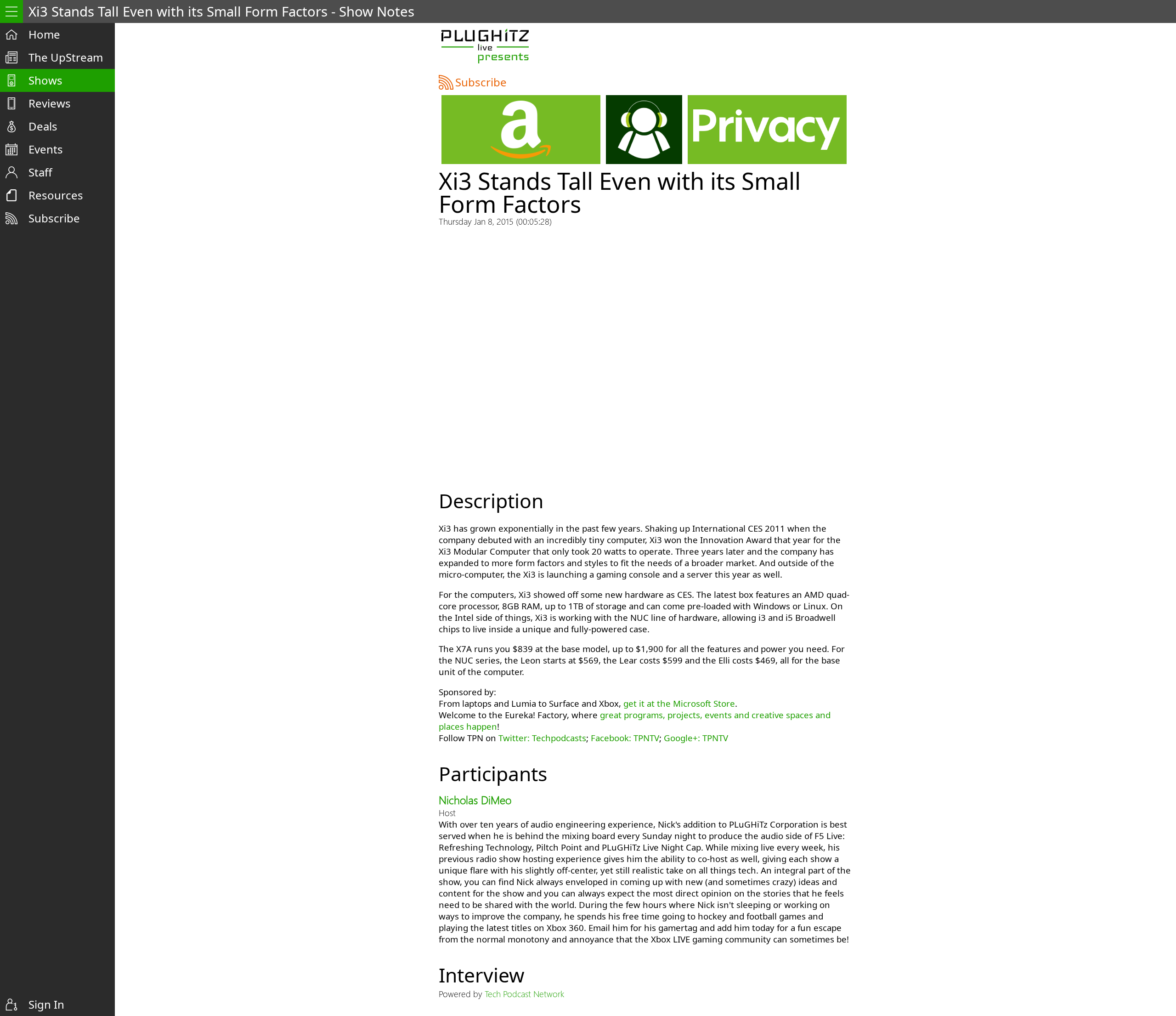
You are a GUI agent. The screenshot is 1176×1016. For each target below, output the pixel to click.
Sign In (46, 1004)
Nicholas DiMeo (475, 799)
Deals (42, 126)
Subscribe (54, 218)
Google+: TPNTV (696, 738)
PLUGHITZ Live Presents (485, 45)
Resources (55, 195)
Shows (45, 80)
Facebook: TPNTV (625, 738)
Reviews (49, 103)
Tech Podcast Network (524, 993)
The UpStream (65, 57)
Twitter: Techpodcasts (542, 738)
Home (44, 34)
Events (45, 149)
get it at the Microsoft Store (679, 703)
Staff (40, 172)
